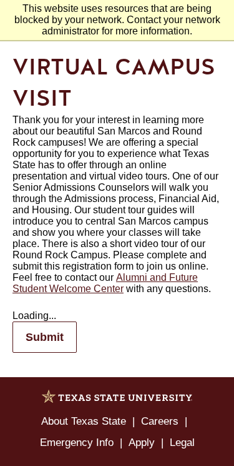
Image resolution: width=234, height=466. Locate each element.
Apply (142, 442)
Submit (45, 337)
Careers (159, 421)
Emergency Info (77, 442)
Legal (182, 442)
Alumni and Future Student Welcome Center (105, 283)
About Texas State (83, 421)
